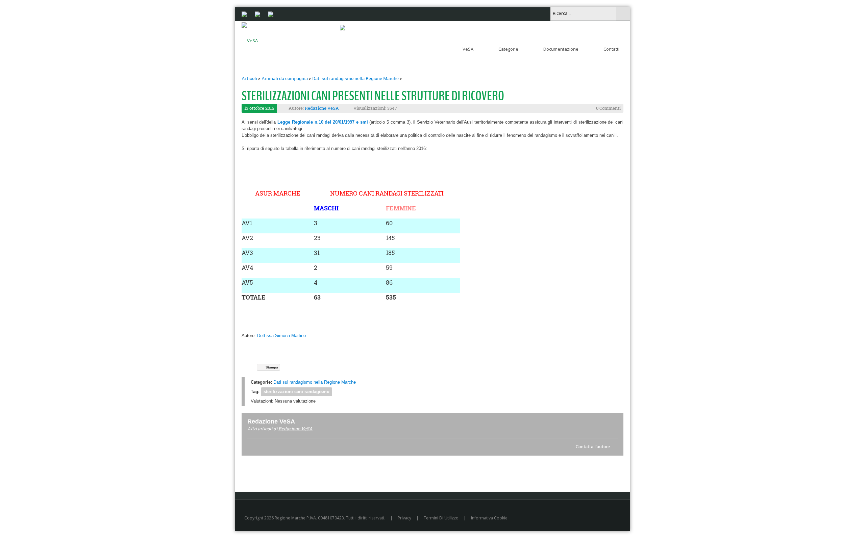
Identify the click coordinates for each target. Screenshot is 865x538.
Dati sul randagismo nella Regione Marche (355, 78)
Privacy (404, 518)
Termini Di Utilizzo (441, 518)
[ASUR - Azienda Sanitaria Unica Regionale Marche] (270, 13)
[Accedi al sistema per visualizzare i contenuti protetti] (343, 27)
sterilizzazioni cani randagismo (296, 391)
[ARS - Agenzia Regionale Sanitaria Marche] (257, 13)
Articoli (249, 78)
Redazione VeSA (322, 108)
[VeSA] (250, 39)
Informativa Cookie (489, 518)
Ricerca (623, 14)
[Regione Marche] (244, 13)
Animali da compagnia (285, 78)
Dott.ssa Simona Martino (281, 335)
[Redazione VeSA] (303, 421)
